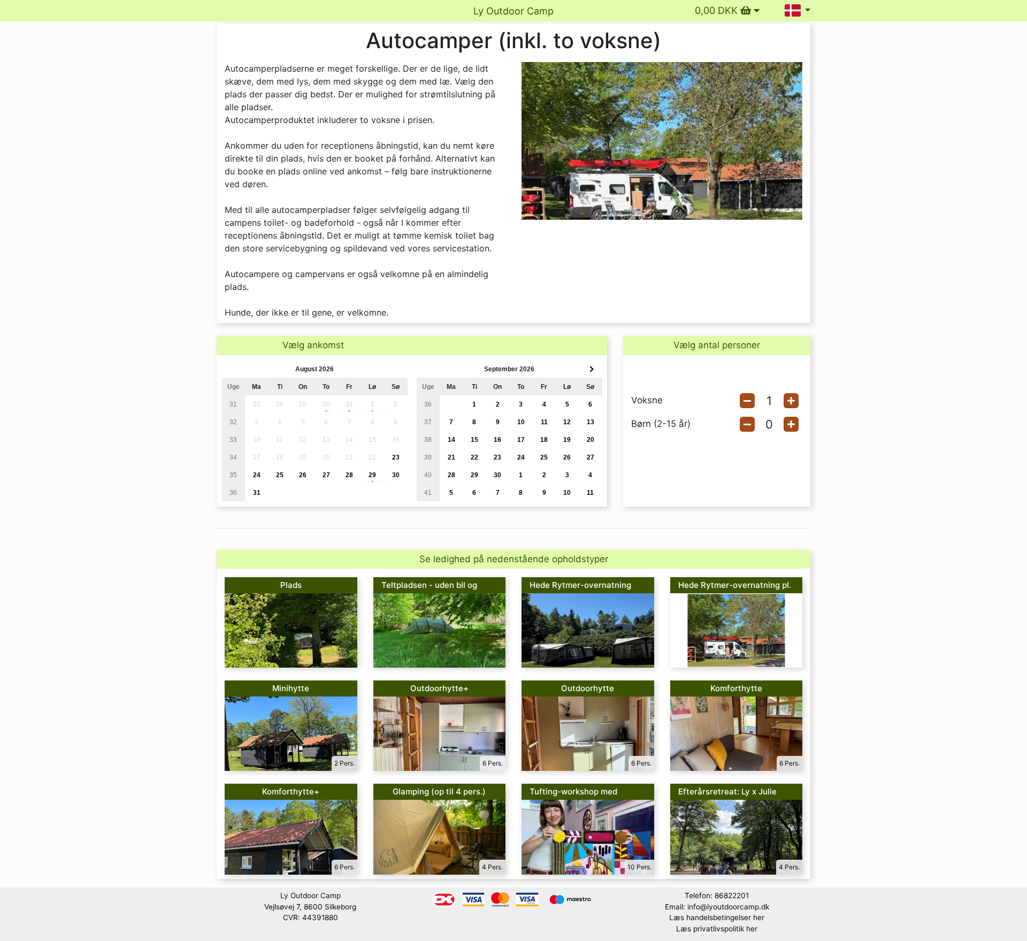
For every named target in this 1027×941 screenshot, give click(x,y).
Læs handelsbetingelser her (716, 917)
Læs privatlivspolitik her (716, 928)
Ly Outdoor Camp (513, 11)
